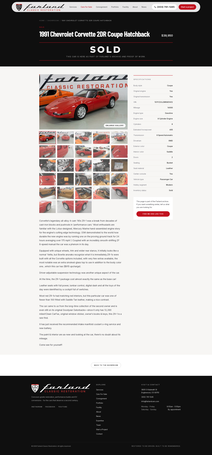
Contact (99, 434)
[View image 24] (101, 193)
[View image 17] (65, 179)
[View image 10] (119, 151)
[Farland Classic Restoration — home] (40, 7)
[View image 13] (83, 165)
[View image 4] (101, 137)
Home (42, 20)
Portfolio (115, 7)
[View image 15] (119, 165)
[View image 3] (83, 137)
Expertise (100, 421)
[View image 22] (65, 193)
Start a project (187, 7)
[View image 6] (47, 151)
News (144, 7)
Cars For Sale (86, 7)
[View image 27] (65, 207)
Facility (126, 7)
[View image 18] (83, 179)
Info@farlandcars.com (150, 401)
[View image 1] (47, 137)
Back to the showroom (106, 365)
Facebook (50, 407)
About (135, 7)
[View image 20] (119, 179)
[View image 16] (47, 179)
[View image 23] (83, 193)
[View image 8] (83, 151)
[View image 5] (119, 137)
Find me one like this (153, 214)
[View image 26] (47, 207)
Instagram (36, 407)
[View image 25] (119, 193)
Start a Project (102, 429)
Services (73, 7)
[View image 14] (101, 165)
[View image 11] (47, 165)
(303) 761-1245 (166, 7)
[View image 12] (65, 165)
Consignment (101, 7)
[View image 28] (83, 207)
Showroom (53, 20)
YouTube (62, 407)
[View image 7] (65, 151)
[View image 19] (101, 179)
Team (98, 425)
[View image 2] (65, 137)
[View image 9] (101, 151)
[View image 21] (47, 193)
